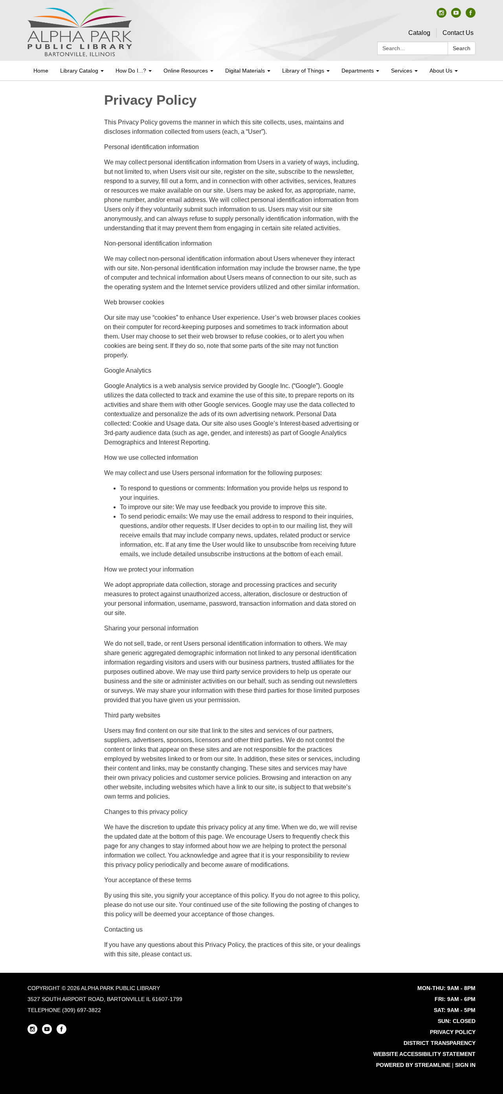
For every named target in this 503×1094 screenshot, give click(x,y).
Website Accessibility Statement (424, 1054)
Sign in (465, 1065)
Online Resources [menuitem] (185, 70)
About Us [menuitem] (441, 70)
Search (461, 48)
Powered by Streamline (413, 1065)
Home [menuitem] (40, 70)
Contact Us (458, 32)
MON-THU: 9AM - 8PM (446, 988)
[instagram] (441, 15)
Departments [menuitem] (357, 70)
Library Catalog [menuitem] (79, 70)
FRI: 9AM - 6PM (455, 999)
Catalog (419, 32)
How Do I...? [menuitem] (131, 70)
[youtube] (456, 15)
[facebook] (470, 15)
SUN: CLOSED (456, 1021)
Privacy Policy (452, 1032)
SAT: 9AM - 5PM (454, 1010)
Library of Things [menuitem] (303, 70)
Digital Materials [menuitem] (245, 70)
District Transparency (439, 1043)
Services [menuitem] (401, 70)
